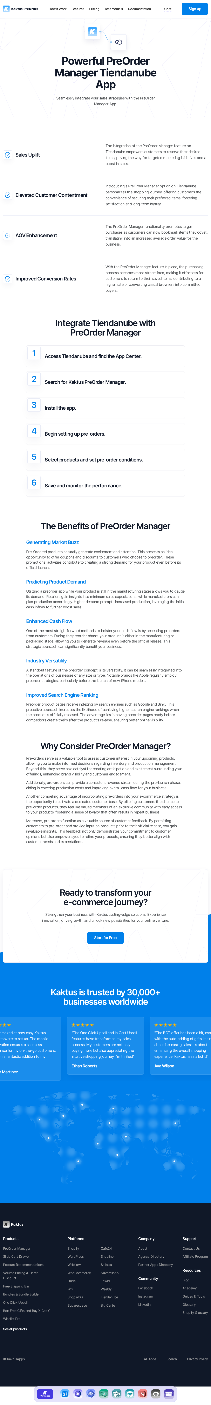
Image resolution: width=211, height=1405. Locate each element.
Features (78, 9)
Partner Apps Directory (155, 1265)
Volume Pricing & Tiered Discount (21, 1275)
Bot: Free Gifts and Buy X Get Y (26, 1311)
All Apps (150, 1359)
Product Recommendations (23, 1265)
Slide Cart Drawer (16, 1256)
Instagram (145, 1296)
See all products (15, 1329)
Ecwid (105, 1281)
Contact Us (191, 1248)
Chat (167, 9)
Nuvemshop (109, 1273)
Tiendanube (109, 1297)
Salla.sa (106, 1265)
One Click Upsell (15, 1302)
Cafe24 (106, 1248)
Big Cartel (108, 1305)
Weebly (106, 1289)
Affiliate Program (195, 1256)
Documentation (139, 9)
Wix (70, 1289)
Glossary (189, 1304)
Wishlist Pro (11, 1319)
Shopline (107, 1256)
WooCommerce (79, 1273)
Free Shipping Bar (16, 1286)
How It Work (58, 9)
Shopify (73, 1248)
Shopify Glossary (195, 1312)
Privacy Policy (197, 1359)
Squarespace (77, 1305)
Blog (186, 1280)
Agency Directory (151, 1256)
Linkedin (144, 1304)
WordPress (75, 1256)
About (142, 1248)
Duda (71, 1281)
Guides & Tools (194, 1296)
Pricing (94, 9)
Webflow (74, 1265)
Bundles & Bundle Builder (21, 1294)
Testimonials (113, 9)
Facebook (145, 1288)
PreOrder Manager (16, 1248)
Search (171, 1359)
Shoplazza (75, 1297)
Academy (190, 1288)
